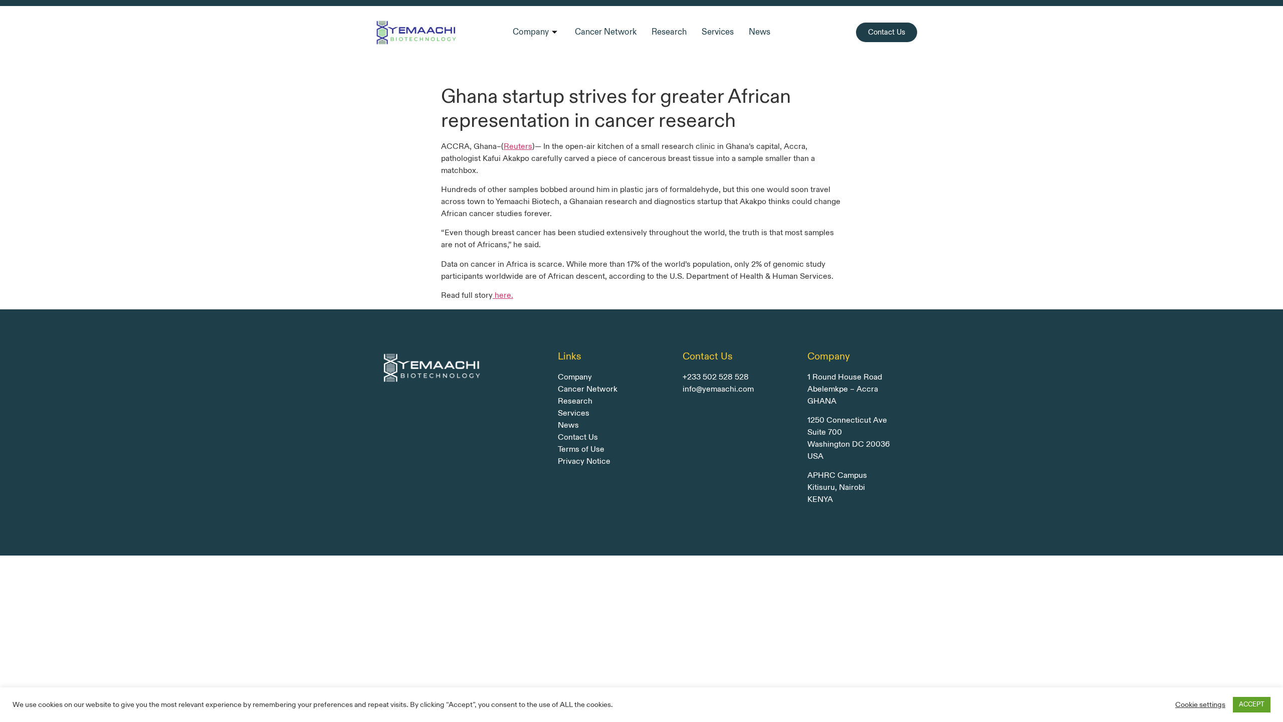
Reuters (518, 146)
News (759, 32)
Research (669, 32)
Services (718, 32)
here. (503, 295)
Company (531, 32)
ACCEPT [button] (1251, 704)
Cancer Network (605, 32)
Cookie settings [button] (1200, 704)
